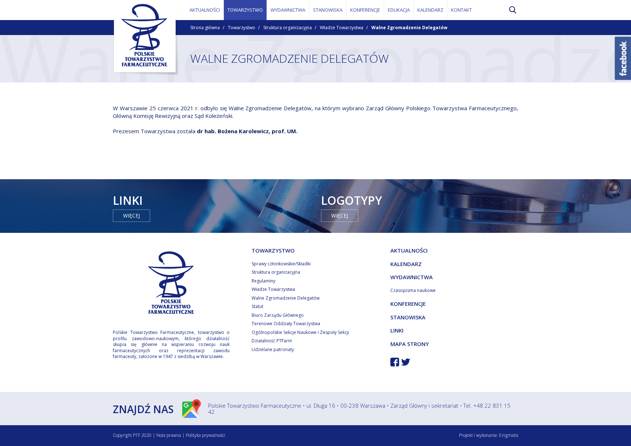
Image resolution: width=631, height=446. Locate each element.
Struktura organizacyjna (287, 27)
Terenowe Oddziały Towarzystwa (286, 323)
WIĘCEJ (131, 215)
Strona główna (205, 27)
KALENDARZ (430, 10)
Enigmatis (508, 435)
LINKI (397, 330)
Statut (257, 306)
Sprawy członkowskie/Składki (281, 264)
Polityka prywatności (205, 435)
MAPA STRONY (409, 343)
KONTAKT (461, 10)
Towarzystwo (241, 27)
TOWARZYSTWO (245, 10)
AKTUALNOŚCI (205, 10)
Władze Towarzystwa (341, 27)
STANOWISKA (328, 10)
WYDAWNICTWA (288, 10)
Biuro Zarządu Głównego (278, 315)
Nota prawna (168, 435)
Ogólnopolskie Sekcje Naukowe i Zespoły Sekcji (300, 332)
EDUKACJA (399, 10)
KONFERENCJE (365, 10)
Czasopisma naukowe (413, 290)
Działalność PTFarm (272, 341)
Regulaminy (263, 281)
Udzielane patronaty (273, 349)
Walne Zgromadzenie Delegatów (286, 298)
